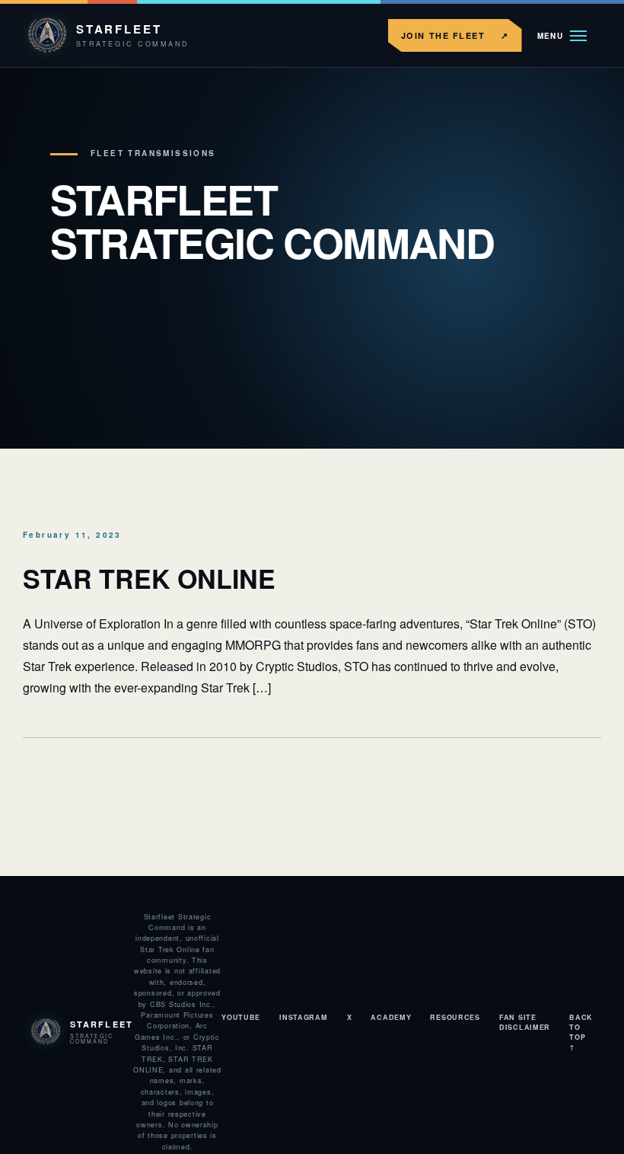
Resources (454, 1017)
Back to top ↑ (581, 1032)
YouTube (240, 1017)
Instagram (303, 1017)
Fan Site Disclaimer (524, 1022)
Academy (391, 1017)
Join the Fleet (455, 35)
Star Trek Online (149, 578)
